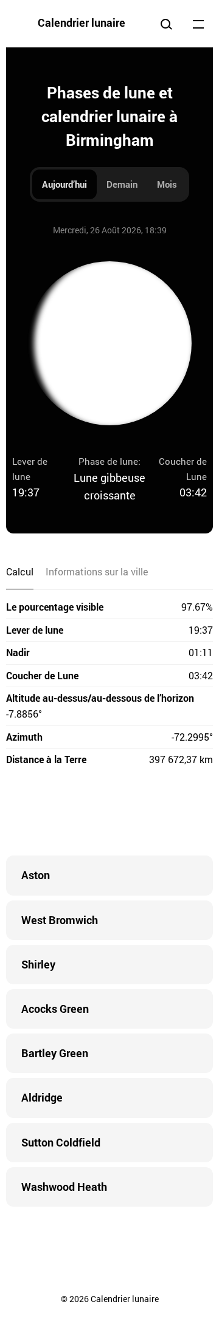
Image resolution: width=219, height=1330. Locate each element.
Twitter (61, 813)
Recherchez (166, 23)
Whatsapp (158, 813)
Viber (109, 813)
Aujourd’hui (64, 184)
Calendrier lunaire (81, 22)
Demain (121, 184)
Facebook (36, 813)
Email (182, 813)
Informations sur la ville (97, 571)
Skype (85, 813)
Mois (167, 184)
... (198, 23)
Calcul (19, 571)
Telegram (134, 813)
